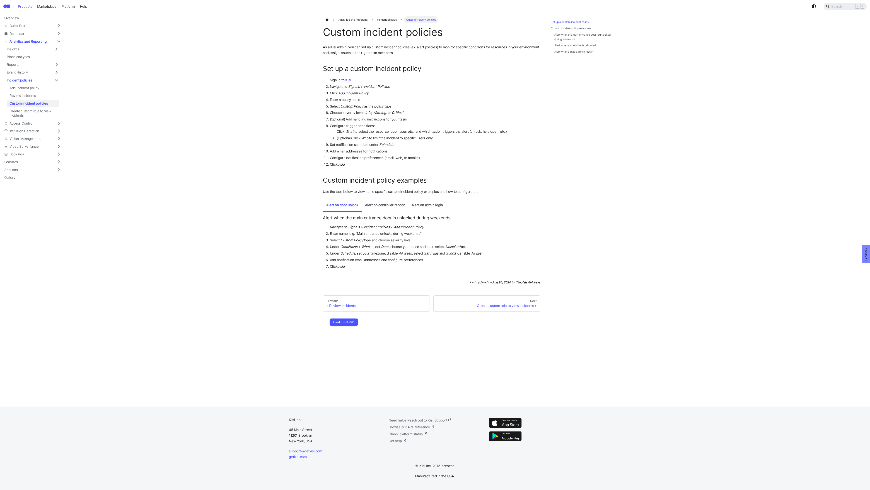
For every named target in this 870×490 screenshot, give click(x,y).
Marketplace (46, 6)
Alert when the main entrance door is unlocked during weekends (582, 37)
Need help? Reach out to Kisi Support (418, 420)
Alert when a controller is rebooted (575, 45)
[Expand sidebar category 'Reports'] (56, 64)
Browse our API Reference (409, 427)
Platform (68, 6)
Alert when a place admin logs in (574, 51)
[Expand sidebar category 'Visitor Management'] (58, 138)
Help (83, 6)
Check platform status (406, 434)
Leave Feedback (343, 321)
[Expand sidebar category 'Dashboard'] (58, 33)
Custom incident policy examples (571, 28)
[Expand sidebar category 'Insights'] (56, 49)
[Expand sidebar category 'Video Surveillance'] (58, 146)
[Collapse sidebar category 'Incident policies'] (56, 80)
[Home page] (327, 19)
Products (25, 6)
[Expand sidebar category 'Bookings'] (58, 154)
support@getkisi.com (305, 451)
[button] (32, 25)
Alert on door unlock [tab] (342, 205)
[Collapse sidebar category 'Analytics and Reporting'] (58, 41)
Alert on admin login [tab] (427, 205)
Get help (395, 441)
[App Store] (505, 427)
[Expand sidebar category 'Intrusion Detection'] (58, 130)
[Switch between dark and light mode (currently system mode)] (813, 6)
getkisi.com (298, 457)
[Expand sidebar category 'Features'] (58, 162)
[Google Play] (505, 441)
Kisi (348, 80)
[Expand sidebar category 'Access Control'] (58, 123)
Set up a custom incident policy (570, 22)
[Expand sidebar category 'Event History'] (56, 72)
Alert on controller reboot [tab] (385, 205)
